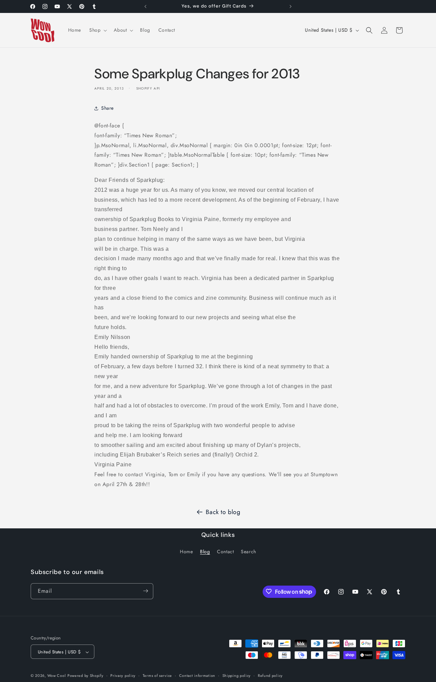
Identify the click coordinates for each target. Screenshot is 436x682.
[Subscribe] (145, 591)
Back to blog (223, 512)
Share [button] (107, 108)
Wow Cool (56, 676)
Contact (225, 551)
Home (186, 551)
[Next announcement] (290, 6)
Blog (205, 551)
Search (248, 551)
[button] (97, 30)
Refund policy (270, 675)
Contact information (197, 675)
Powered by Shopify (85, 676)
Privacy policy (123, 675)
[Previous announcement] (145, 6)
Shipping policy (236, 675)
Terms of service (157, 675)
